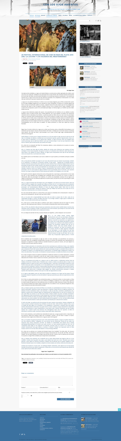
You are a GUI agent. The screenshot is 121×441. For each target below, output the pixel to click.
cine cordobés (39, 358)
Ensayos (43, 15)
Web (59, 387)
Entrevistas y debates (51, 15)
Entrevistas (33, 59)
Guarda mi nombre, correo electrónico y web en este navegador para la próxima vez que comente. (41, 392)
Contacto (89, 15)
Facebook (96, 21)
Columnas (65, 15)
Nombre (23, 387)
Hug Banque (82, 97)
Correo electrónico (44, 387)
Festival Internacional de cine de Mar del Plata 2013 (55, 358)
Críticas (32, 15)
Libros (59, 15)
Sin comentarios (33, 60)
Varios (70, 15)
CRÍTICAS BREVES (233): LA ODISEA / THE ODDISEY (89, 107)
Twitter (98, 21)
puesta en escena (30, 360)
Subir (119, 409)
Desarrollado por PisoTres (97, 439)
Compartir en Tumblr (31, 63)
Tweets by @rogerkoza (83, 147)
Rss (101, 21)
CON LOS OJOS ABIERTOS (60, 4)
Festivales (37, 15)
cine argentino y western (30, 358)
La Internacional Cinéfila (79, 15)
